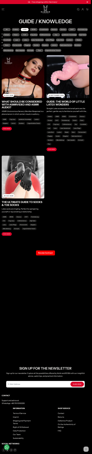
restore (54, 45)
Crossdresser (44, 29)
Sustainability (18, 438)
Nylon (7, 45)
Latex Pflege (50, 40)
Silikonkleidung (8, 50)
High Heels (82, 35)
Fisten (16, 35)
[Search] (78, 9)
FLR (24, 35)
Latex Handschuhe (37, 40)
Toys (39, 50)
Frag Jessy (34, 35)
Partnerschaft (17, 45)
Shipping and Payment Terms (22, 422)
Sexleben (78, 45)
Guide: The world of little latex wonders (66, 103)
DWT (72, 29)
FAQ (59, 431)
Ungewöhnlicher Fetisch (52, 50)
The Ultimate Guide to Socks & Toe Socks (22, 203)
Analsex (15, 29)
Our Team (17, 434)
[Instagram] (11, 450)
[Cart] (87, 9)
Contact (61, 413)
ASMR (25, 29)
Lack (16, 40)
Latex (25, 40)
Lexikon (69, 40)
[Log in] (83, 9)
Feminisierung (82, 29)
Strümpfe (30, 50)
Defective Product (65, 421)
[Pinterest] (15, 450)
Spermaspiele (20, 50)
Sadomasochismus (66, 45)
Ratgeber (45, 45)
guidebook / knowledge (69, 35)
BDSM (34, 29)
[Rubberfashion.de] (45, 9)
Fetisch (6, 35)
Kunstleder (7, 40)
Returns (61, 417)
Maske (79, 40)
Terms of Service (19, 413)
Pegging (27, 45)
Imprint (16, 417)
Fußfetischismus (45, 35)
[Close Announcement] (87, 2)
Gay (56, 35)
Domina (63, 29)
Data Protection (19, 431)
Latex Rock (60, 40)
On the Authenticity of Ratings (66, 425)
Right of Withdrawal (21, 427)
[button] (3, 9)
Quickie (36, 45)
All (7, 29)
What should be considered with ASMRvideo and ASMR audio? (22, 104)
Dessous (54, 29)
